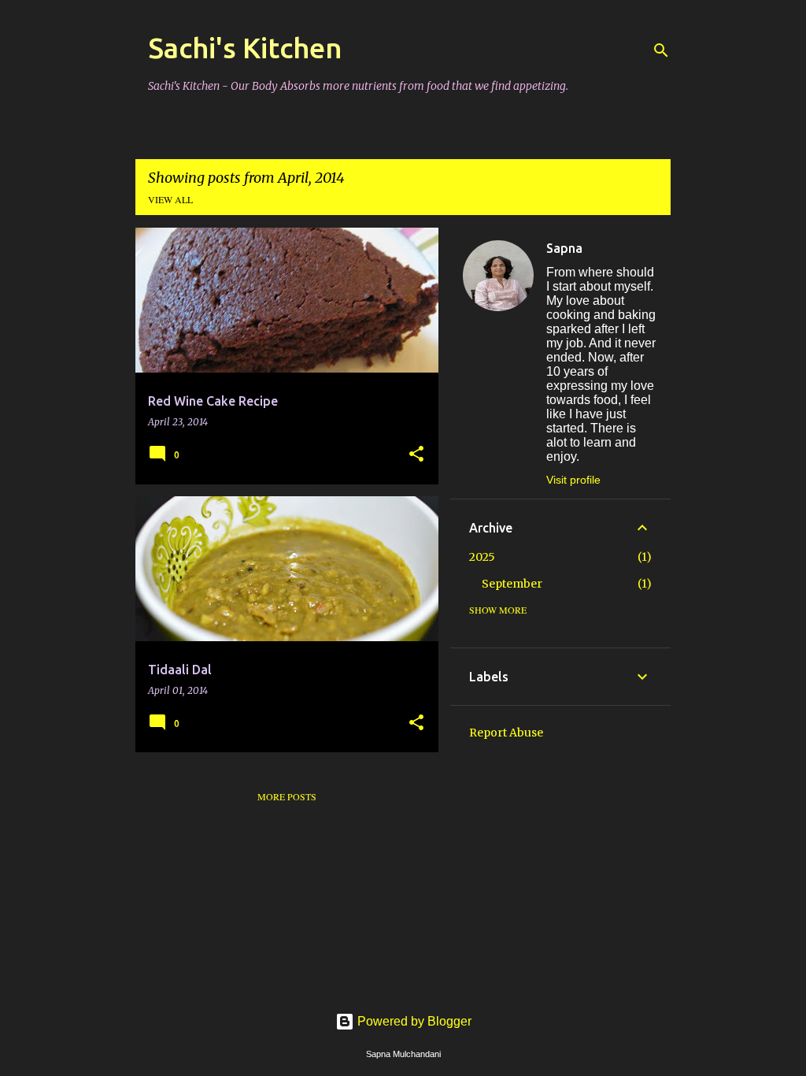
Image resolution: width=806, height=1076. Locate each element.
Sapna (564, 248)
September (512, 584)
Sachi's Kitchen (245, 48)
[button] (416, 455)
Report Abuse (506, 732)
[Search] (661, 50)
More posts (286, 796)
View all (170, 199)
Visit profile (573, 479)
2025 (482, 557)
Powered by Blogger (412, 1021)
